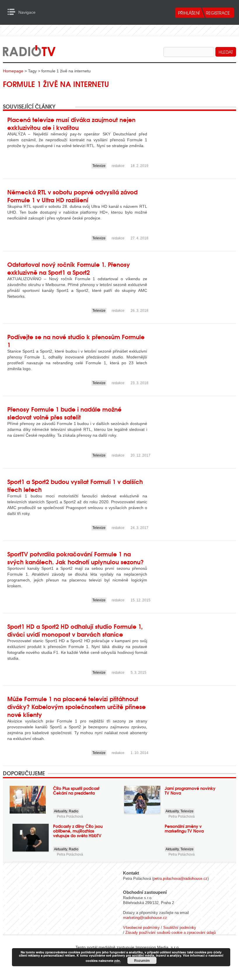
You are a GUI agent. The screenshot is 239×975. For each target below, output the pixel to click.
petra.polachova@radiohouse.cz (180, 878)
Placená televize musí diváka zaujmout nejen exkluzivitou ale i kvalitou (71, 123)
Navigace (13, 12)
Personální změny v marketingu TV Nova (184, 828)
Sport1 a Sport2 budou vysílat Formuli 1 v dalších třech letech (75, 485)
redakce (118, 166)
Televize (99, 166)
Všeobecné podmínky (141, 927)
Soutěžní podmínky (179, 927)
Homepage (13, 71)
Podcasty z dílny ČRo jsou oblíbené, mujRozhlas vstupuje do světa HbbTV (78, 831)
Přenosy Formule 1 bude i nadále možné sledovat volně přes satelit (64, 412)
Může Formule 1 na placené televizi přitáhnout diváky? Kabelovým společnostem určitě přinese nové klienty (76, 706)
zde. (117, 960)
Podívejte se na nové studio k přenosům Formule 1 (76, 340)
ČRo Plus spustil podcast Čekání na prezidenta (76, 790)
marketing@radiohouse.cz (145, 917)
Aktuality (60, 811)
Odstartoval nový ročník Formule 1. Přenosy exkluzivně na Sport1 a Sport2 (68, 268)
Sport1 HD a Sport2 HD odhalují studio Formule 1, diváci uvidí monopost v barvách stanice (75, 629)
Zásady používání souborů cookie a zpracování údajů (170, 932)
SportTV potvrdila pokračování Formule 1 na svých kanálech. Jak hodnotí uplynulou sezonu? (75, 557)
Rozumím (142, 960)
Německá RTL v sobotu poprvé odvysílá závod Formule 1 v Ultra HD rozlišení (72, 195)
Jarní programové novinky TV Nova (190, 790)
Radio (73, 811)
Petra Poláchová (70, 816)
